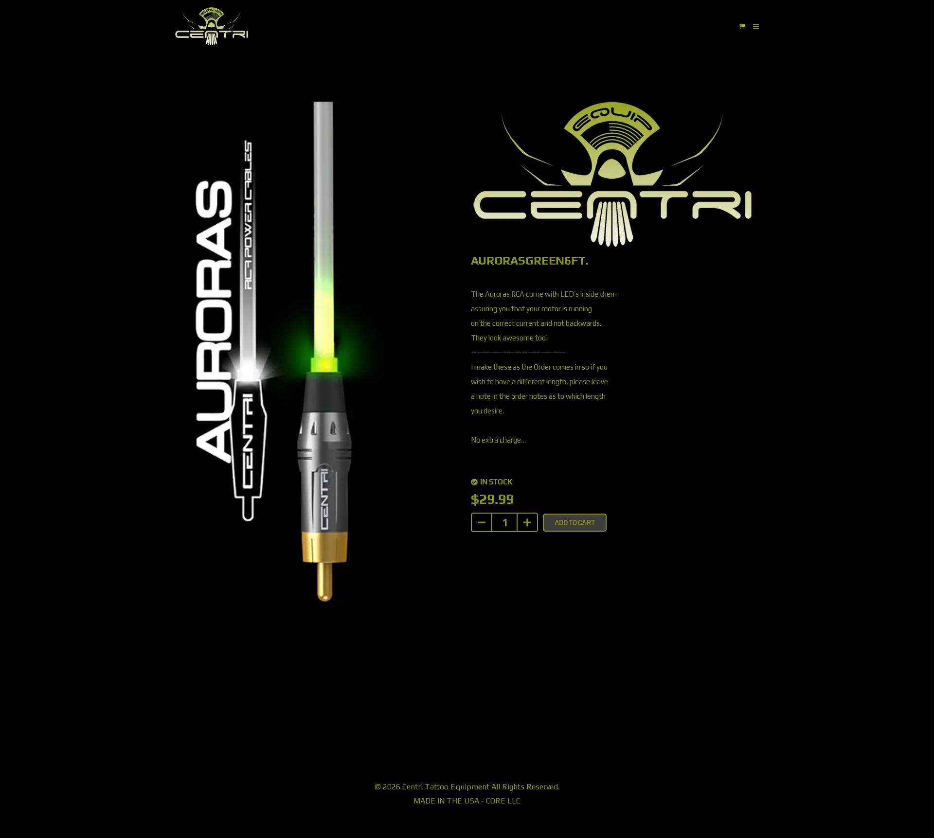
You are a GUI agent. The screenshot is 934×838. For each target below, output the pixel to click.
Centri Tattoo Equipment (445, 786)
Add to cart (575, 522)
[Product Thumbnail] (417, 121)
